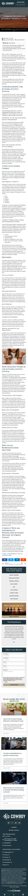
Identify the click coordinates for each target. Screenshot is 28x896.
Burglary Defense (14, 578)
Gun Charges (14, 590)
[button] (4, 559)
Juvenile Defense (7, 29)
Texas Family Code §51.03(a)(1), (18, 205)
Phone (4, 665)
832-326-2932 (20, 2)
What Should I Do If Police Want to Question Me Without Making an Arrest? (13, 790)
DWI (14, 587)
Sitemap (17, 887)
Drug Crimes (14, 584)
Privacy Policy (24, 885)
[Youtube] (15, 822)
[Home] (4, 895)
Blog (4, 40)
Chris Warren (12, 43)
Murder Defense (14, 596)
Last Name (5, 657)
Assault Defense (14, 575)
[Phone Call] (14, 895)
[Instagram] (12, 822)
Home (2, 29)
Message (5, 669)
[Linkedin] (19, 822)
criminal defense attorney (18, 454)
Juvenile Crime (14, 593)
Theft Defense (14, 599)
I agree (6, 682)
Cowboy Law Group (8, 885)
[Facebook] (8, 822)
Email (4, 661)
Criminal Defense (14, 581)
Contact (4, 553)
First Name (5, 653)
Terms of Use (12, 887)
